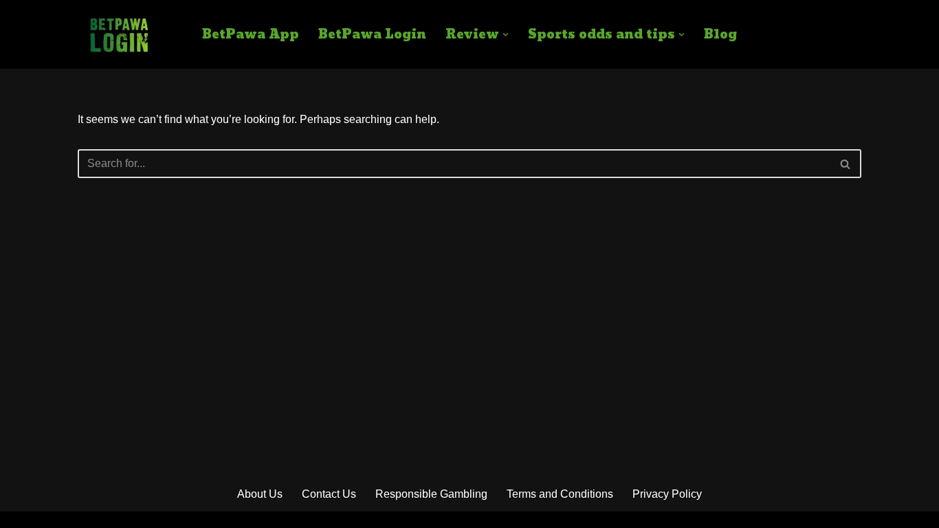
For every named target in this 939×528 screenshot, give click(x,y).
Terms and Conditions (560, 494)
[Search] (845, 163)
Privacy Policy (667, 494)
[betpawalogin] (119, 34)
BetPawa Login (372, 35)
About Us (260, 494)
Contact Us (329, 494)
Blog (720, 35)
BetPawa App (250, 35)
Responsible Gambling (431, 494)
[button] (505, 35)
